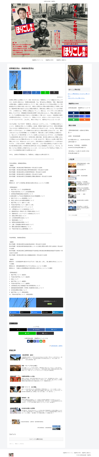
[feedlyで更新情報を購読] (40, 341)
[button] (54, 92)
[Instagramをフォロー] (37, 341)
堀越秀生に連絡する (86, 452)
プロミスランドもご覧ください (76, 98)
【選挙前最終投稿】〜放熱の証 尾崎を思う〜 (78, 131)
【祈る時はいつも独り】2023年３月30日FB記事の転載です (78, 152)
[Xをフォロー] (31, 341)
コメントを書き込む (36, 439)
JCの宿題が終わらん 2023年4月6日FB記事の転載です (79, 140)
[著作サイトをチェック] (28, 341)
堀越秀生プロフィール (68, 452)
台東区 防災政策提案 (74, 136)
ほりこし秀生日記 (14, 323)
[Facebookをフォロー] (34, 341)
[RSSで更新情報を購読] (44, 341)
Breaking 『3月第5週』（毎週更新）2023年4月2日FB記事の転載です (78, 146)
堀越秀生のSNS (77, 452)
